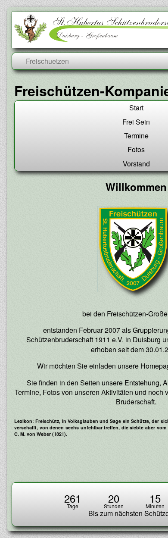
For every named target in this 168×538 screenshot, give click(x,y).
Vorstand (136, 164)
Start (136, 108)
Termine (136, 136)
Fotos (136, 149)
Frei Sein (136, 122)
